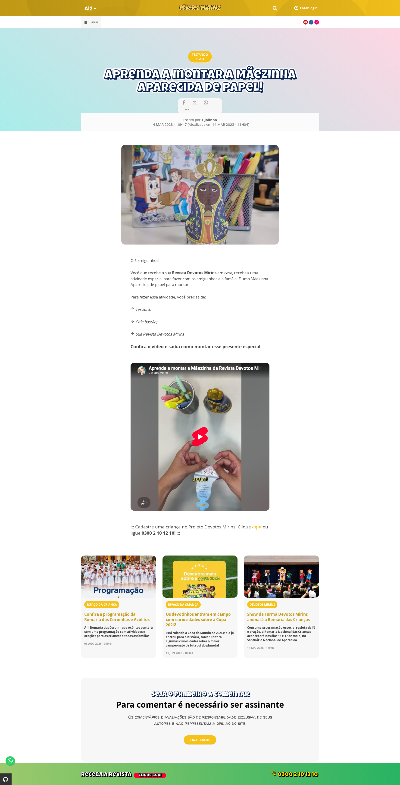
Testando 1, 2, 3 (200, 57)
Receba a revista (121, 775)
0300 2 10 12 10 (294, 774)
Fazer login (200, 740)
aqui (257, 527)
